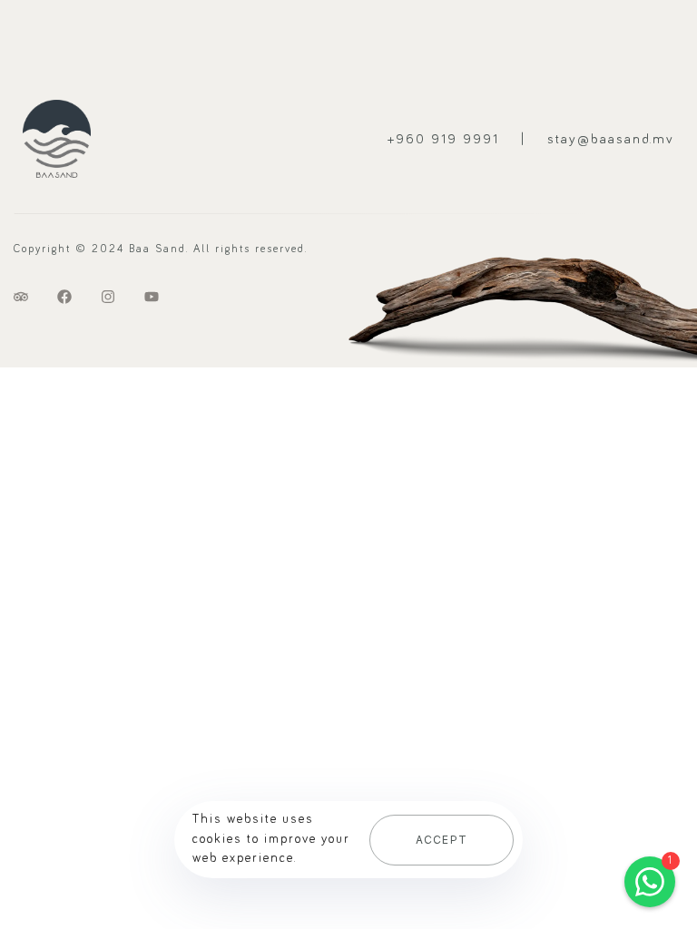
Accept (441, 839)
